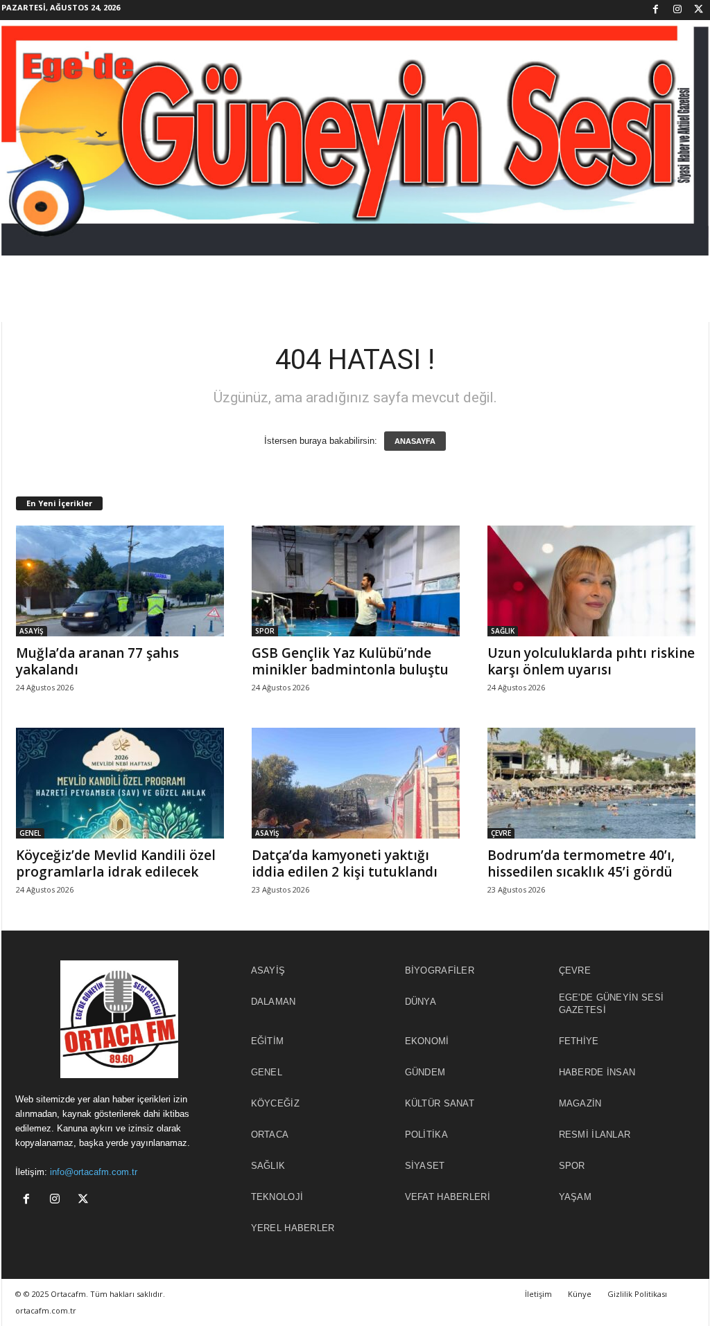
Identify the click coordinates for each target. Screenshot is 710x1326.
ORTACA (270, 1134)
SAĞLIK (502, 631)
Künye (579, 1294)
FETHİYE (579, 1041)
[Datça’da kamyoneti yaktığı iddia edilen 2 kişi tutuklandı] (356, 783)
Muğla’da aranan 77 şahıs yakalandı (97, 661)
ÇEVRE (501, 833)
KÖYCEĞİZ (275, 1103)
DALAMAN (273, 1001)
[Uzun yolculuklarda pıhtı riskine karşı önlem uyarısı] (591, 581)
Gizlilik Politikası (637, 1294)
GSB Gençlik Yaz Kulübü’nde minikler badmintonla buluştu (350, 661)
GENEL (30, 833)
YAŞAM (575, 1197)
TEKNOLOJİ (277, 1197)
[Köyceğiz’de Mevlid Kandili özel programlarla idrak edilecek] (120, 783)
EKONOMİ (427, 1041)
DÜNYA (421, 1001)
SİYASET (425, 1166)
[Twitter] (699, 10)
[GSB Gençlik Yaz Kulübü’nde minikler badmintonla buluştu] (356, 581)
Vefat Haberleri (448, 1197)
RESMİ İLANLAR (595, 1134)
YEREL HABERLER (293, 1228)
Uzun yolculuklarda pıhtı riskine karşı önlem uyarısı (591, 661)
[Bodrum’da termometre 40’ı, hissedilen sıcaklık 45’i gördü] (591, 783)
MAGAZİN (580, 1103)
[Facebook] (656, 10)
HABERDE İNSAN (597, 1072)
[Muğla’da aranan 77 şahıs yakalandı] (120, 581)
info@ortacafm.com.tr (93, 1172)
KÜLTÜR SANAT (440, 1103)
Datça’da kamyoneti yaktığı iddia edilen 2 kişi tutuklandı (345, 863)
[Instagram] (677, 10)
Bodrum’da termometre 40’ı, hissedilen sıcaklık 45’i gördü (581, 863)
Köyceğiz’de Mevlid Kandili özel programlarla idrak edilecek (116, 863)
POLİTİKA (426, 1134)
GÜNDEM (425, 1072)
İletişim (538, 1294)
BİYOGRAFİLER (440, 970)
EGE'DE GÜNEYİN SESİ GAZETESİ (611, 1003)
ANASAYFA (415, 441)
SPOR (265, 631)
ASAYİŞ (31, 631)
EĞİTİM (267, 1041)
